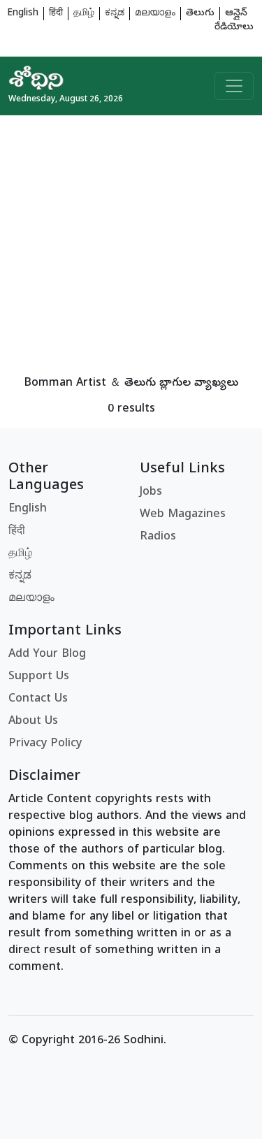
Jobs (151, 492)
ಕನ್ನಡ (114, 13)
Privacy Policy (45, 744)
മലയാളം (155, 13)
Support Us (38, 677)
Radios (158, 537)
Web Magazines (183, 515)
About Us (33, 722)
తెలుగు (200, 13)
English (22, 13)
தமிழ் (83, 13)
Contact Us (38, 699)
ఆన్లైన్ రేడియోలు (234, 20)
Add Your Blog (47, 654)
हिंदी (56, 13)
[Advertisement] (131, 246)
